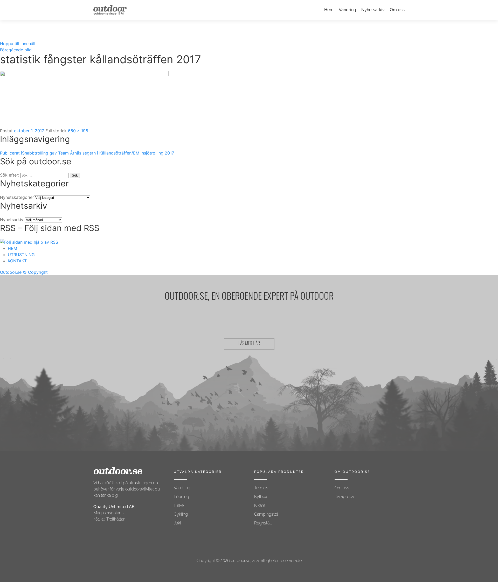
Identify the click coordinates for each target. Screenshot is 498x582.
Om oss (397, 9)
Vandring (347, 9)
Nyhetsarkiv (373, 9)
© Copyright (35, 272)
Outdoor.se (11, 272)
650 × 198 (78, 130)
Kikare (259, 505)
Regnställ (263, 523)
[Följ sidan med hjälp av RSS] (29, 241)
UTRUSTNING (21, 254)
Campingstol (266, 514)
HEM (12, 248)
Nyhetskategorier (17, 197)
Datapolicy (344, 496)
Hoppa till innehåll (17, 43)
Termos (261, 487)
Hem (329, 9)
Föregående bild (16, 49)
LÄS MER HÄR (249, 344)
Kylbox (260, 496)
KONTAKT (17, 260)
